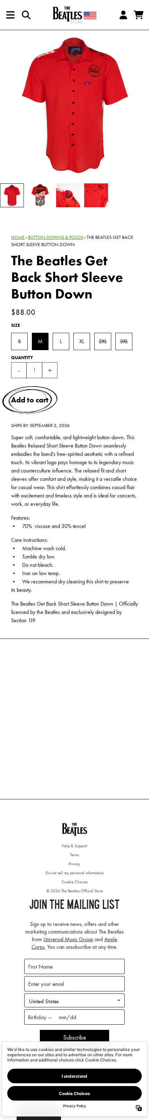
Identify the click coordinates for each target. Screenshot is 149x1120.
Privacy (74, 864)
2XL (103, 341)
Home (18, 237)
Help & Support (74, 846)
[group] (12, 195)
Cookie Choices (75, 882)
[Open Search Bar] (25, 15)
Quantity (22, 358)
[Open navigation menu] (10, 15)
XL (81, 341)
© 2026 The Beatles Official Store (74, 891)
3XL (124, 341)
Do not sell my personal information (74, 873)
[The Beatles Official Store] (74, 15)
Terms (74, 855)
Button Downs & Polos (55, 237)
